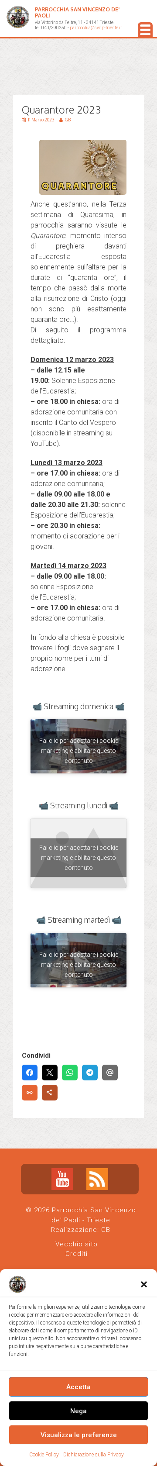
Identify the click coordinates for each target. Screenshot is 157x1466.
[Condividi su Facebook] (30, 1072)
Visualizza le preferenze (79, 1435)
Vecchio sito (76, 1244)
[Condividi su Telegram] (90, 1072)
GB (105, 1230)
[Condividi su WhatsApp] (70, 1072)
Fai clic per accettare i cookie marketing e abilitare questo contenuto (78, 750)
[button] (144, 1284)
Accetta (78, 1387)
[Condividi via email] (110, 1072)
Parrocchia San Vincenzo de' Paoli (77, 12)
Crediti (76, 1254)
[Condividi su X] (50, 1072)
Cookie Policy (44, 1455)
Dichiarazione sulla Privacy (93, 1455)
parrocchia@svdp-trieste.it (96, 27)
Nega (78, 1411)
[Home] (17, 18)
